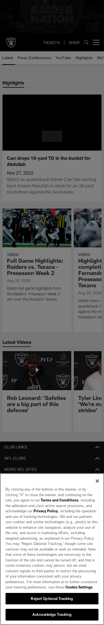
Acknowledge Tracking (52, 614)
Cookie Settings (55, 587)
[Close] (97, 481)
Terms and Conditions (44, 500)
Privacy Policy (45, 511)
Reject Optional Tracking (52, 598)
